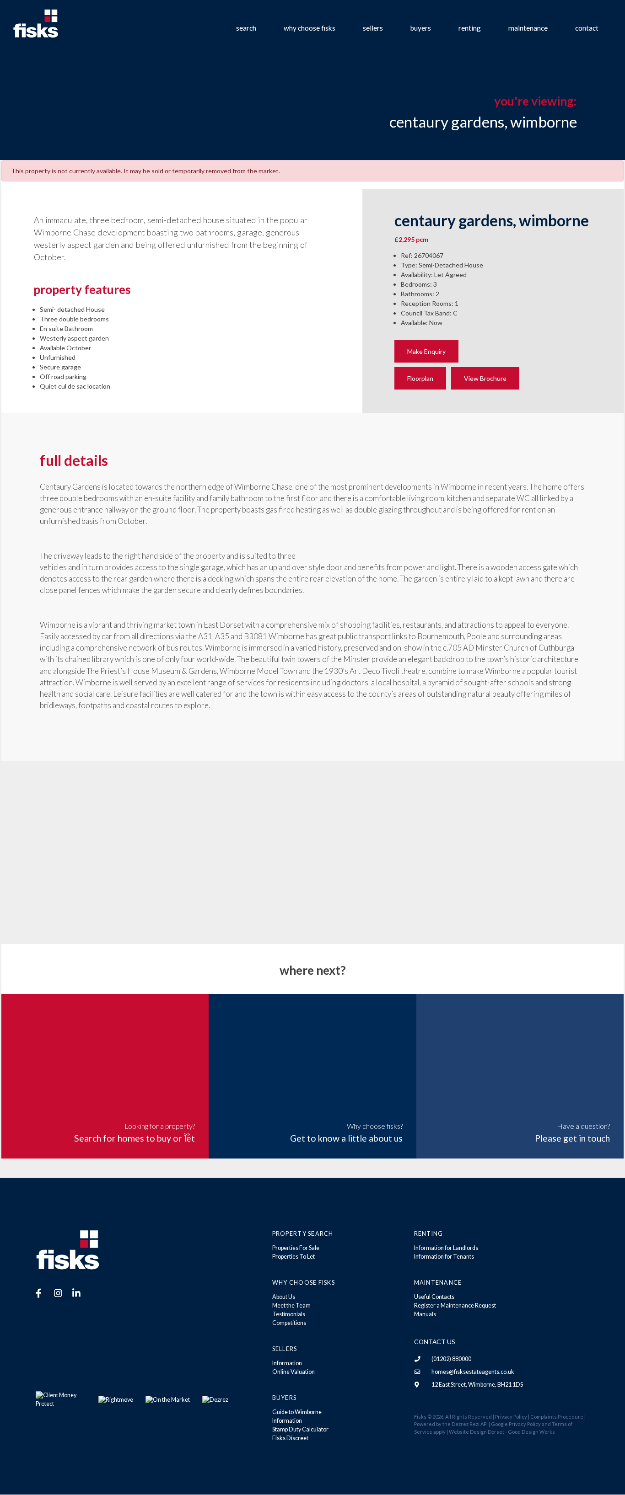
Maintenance (528, 28)
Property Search (303, 1233)
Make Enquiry (426, 351)
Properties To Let (293, 1256)
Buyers (420, 28)
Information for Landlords (446, 1247)
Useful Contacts (434, 1296)
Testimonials (288, 1314)
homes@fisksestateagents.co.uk (472, 1371)
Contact (586, 28)
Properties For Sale (295, 1247)
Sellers (373, 28)
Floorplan (420, 378)
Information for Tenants (444, 1256)
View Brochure (485, 378)
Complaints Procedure (556, 1417)
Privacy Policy (511, 1417)
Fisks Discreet (290, 1438)
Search (246, 28)
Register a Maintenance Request (455, 1305)
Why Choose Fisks (309, 28)
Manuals (425, 1314)
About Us (283, 1296)
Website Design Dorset (476, 1432)
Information (287, 1363)
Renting (469, 28)
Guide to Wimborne (297, 1412)
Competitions (289, 1322)
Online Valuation (293, 1371)
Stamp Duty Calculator (300, 1429)
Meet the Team (291, 1305)
